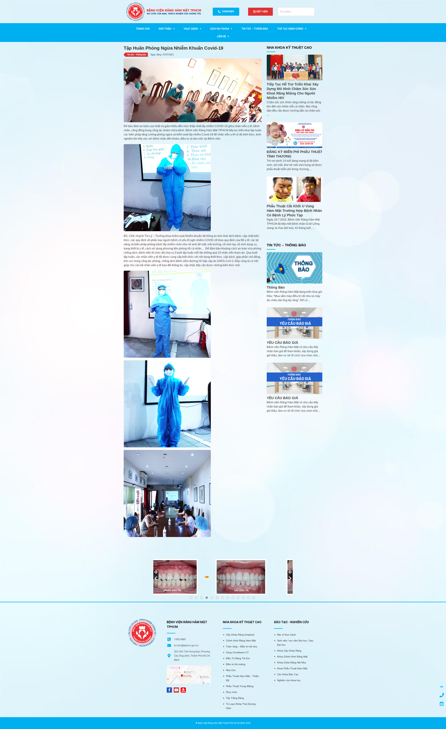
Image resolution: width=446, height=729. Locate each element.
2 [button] (196, 598)
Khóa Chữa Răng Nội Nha (291, 662)
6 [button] (217, 598)
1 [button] (191, 598)
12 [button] (248, 598)
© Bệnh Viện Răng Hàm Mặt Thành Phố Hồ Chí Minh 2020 (223, 723)
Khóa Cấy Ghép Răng (289, 650)
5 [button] (212, 598)
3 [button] (201, 598)
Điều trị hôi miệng (235, 664)
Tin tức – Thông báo (254, 28)
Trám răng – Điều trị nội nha (241, 646)
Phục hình (231, 692)
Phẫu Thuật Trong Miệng (239, 686)
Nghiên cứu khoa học (289, 680)
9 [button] (233, 598)
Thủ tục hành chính (290, 28)
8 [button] (227, 598)
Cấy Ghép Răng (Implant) (240, 634)
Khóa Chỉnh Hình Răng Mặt (292, 656)
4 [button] (207, 598)
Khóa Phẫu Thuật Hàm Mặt (292, 668)
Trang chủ (143, 28)
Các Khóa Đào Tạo (287, 674)
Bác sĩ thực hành (286, 634)
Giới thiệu (165, 28)
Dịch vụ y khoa (219, 28)
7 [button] (222, 598)
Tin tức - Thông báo (136, 54)
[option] (223, 577)
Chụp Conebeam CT (237, 652)
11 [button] (243, 598)
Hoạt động (191, 28)
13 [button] (254, 598)
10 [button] (238, 598)
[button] (156, 574)
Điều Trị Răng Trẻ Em (238, 658)
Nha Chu (231, 670)
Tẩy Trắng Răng (235, 698)
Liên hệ (221, 36)
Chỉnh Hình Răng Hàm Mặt (241, 640)
